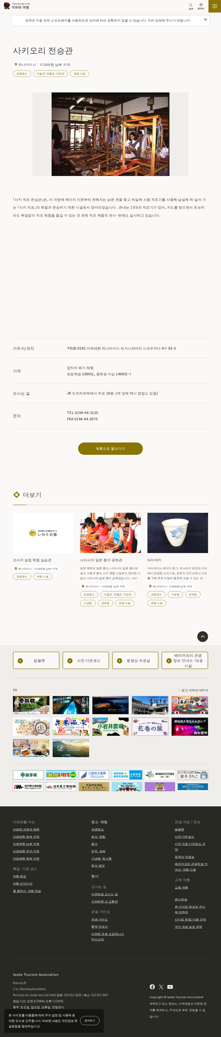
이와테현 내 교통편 (104, 901)
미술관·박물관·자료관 (50, 73)
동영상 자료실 (184, 857)
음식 (94, 844)
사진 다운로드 (184, 836)
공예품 (105, 603)
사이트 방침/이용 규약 (190, 919)
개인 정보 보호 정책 (188, 926)
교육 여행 (181, 887)
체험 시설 (79, 73)
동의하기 (90, 1020)
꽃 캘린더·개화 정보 (27, 891)
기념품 (88, 603)
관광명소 (22, 73)
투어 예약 (97, 865)
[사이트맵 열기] (214, 6)
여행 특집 (19, 876)
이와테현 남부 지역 (26, 844)
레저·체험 (98, 836)
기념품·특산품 (101, 858)
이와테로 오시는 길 (104, 894)
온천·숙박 (98, 851)
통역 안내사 (99, 926)
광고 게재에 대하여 (195, 690)
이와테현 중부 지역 (26, 836)
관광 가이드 (99, 919)
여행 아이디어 (22, 883)
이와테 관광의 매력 (26, 829)
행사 (94, 875)
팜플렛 (179, 829)
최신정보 (181, 899)
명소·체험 (99, 821)
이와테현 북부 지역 (26, 858)
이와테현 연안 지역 (26, 851)
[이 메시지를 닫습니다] (205, 19)
